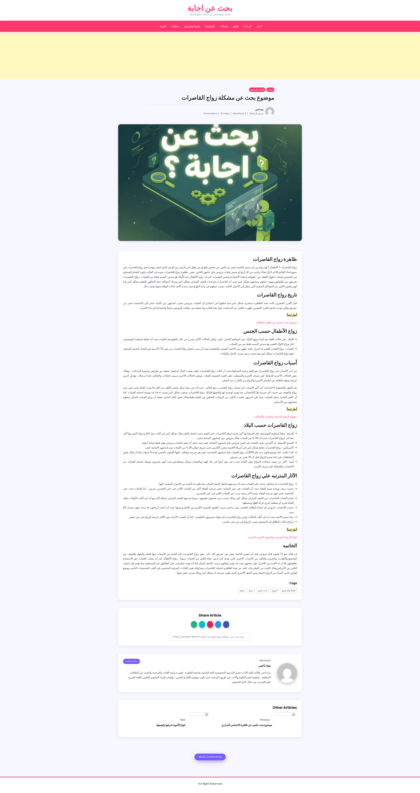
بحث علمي (262, 590)
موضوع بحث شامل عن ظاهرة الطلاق (276, 322)
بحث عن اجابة (210, 7)
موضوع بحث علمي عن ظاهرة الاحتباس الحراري (246, 725)
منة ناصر (259, 109)
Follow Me (131, 661)
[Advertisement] (321, 56)
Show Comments (210, 757)
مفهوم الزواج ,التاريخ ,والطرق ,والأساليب (275, 416)
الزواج (274, 590)
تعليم (242, 590)
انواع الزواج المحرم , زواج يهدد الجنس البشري (272, 537)
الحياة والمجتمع (288, 590)
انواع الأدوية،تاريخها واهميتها (171, 725)
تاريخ (251, 590)
